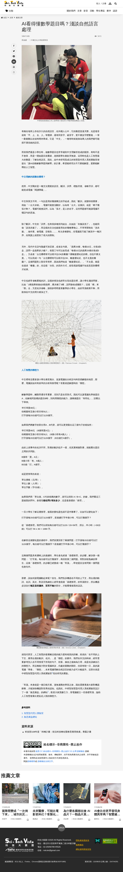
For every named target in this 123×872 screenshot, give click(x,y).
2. (22, 717)
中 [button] (14, 62)
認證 (115, 11)
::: (94, 3)
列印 (13, 66)
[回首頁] (14, 3)
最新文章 (19, 18)
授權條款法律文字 (45, 761)
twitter (14, 51)
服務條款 (79, 845)
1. (22, 713)
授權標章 (31, 761)
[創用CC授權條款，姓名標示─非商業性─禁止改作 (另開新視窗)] (33, 744)
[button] (115, 3)
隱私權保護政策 (82, 840)
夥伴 (109, 11)
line (13, 56)
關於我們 (71, 11)
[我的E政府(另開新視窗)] (97, 841)
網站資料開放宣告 (83, 849)
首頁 (5, 18)
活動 (92, 11)
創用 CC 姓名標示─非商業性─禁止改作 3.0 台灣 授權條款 (60, 751)
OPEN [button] (61, 828)
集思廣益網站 (30, 717)
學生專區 (100, 11)
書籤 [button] (13, 72)
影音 (86, 11)
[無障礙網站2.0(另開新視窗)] (110, 841)
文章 (79, 11)
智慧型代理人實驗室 (33, 713)
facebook (14, 46)
